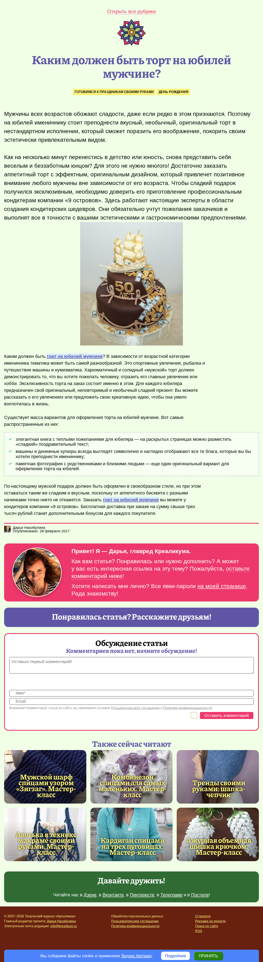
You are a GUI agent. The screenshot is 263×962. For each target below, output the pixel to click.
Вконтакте (113, 894)
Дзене (90, 894)
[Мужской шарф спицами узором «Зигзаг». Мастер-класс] (46, 785)
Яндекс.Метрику (136, 956)
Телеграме (171, 894)
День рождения (173, 92)
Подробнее (175, 956)
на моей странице (221, 586)
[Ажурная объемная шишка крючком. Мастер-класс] (218, 834)
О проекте (203, 916)
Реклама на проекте (210, 921)
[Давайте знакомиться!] (37, 573)
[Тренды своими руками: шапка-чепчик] (218, 777)
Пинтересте (142, 894)
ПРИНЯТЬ (208, 956)
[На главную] (131, 44)
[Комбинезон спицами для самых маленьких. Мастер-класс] (132, 785)
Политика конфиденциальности (135, 926)
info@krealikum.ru (63, 926)
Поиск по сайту (206, 926)
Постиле (200, 894)
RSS (198, 931)
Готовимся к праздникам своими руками (114, 92)
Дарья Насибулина (61, 921)
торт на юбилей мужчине (75, 356)
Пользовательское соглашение (135, 921)
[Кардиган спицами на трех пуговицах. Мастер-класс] (131, 834)
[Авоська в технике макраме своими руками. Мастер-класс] (46, 843)
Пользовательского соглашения (135, 708)
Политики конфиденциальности (187, 708)
